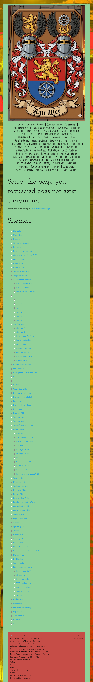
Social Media (18, 563)
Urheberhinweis (19, 604)
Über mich (17, 235)
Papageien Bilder (20, 519)
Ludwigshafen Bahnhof (22, 397)
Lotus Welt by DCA (24, 357)
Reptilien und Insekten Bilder (24, 502)
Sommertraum (19, 417)
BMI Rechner (18, 559)
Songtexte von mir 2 (21, 276)
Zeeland (19, 446)
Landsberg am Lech (24, 442)
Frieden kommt (19, 247)
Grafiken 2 (20, 328)
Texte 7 (19, 320)
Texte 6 (19, 316)
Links (15, 377)
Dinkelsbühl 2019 (23, 458)
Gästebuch (17, 624)
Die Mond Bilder (19, 490)
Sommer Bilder (19, 421)
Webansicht (78, 639)
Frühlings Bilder (19, 413)
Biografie (16, 239)
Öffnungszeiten (19, 616)
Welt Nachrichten (23, 591)
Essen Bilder (18, 535)
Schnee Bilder (18, 531)
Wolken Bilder (18, 523)
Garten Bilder (18, 514)
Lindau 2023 (21, 470)
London (19, 433)
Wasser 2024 (18, 478)
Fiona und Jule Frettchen (22, 251)
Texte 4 (19, 308)
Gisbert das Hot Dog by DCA (25, 255)
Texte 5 (19, 312)
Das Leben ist (18, 369)
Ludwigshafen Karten (22, 393)
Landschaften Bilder (21, 498)
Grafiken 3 (20, 332)
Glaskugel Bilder (19, 539)
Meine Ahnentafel (20, 547)
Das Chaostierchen (23, 288)
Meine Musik (18, 263)
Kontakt (16, 620)
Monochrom (18, 409)
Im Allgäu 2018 (22, 450)
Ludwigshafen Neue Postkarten (26, 373)
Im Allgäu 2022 (22, 466)
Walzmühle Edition (20, 389)
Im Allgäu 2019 (22, 454)
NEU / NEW (21, 361)
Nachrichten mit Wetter (22, 567)
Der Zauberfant (19, 259)
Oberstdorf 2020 (23, 462)
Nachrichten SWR (23, 571)
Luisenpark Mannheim (22, 405)
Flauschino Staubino (24, 284)
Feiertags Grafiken (23, 340)
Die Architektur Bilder (21, 506)
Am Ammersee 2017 (24, 438)
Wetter (19, 595)
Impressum (17, 612)
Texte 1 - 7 (17, 296)
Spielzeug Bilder (19, 527)
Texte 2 (19, 300)
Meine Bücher (18, 268)
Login (80, 636)
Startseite (17, 231)
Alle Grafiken (18, 324)
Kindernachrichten (23, 579)
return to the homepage (40, 209)
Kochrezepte (18, 599)
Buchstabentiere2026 (22, 365)
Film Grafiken (21, 344)
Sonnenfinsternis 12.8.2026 (24, 425)
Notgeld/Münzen (20, 543)
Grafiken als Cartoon (24, 352)
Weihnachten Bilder (21, 486)
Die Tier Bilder (18, 494)
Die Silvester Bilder (20, 482)
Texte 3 (19, 304)
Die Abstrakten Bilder (21, 510)
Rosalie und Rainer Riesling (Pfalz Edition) (29, 551)
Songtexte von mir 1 (21, 271)
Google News (21, 575)
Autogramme (18, 381)
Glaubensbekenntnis (21, 243)
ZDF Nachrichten (23, 583)
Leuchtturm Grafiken (24, 349)
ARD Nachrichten (23, 587)
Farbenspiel (17, 401)
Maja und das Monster (25, 292)
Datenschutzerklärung (22, 608)
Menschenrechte (19, 555)
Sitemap (27, 636)
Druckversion (17, 636)
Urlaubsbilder (18, 429)
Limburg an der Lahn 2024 (27, 474)
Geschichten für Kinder (22, 280)
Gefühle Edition (19, 385)
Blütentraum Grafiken (25, 336)
